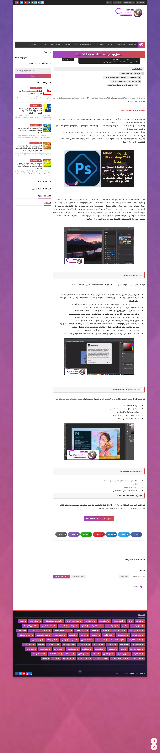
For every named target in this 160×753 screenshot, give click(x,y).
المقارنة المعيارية (42, 635)
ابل (130, 621)
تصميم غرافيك (99, 44)
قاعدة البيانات (72, 649)
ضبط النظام (85, 649)
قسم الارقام (58, 649)
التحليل (84, 625)
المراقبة (72, 635)
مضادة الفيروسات (55, 44)
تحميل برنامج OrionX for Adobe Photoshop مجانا (101, 219)
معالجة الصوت (136, 658)
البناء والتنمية (96, 625)
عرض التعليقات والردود (61, 576)
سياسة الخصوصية (129, 2)
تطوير (75, 44)
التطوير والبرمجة (118, 630)
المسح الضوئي (58, 635)
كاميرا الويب (137, 653)
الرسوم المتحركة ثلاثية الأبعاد (39, 630)
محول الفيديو (107, 653)
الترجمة (73, 625)
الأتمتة (22, 621)
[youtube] (32, 2)
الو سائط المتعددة (86, 44)
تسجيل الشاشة (83, 644)
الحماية (94, 630)
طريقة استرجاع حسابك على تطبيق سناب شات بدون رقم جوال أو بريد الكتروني (29, 166)
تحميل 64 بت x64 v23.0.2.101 (99, 519)
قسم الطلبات (140, 2)
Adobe (133, 418)
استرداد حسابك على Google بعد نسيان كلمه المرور (30, 92)
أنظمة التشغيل (120, 44)
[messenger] (39, 2)
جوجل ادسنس (28, 644)
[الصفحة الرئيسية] (141, 45)
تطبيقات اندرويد (53, 644)
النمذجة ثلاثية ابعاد (25, 635)
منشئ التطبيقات (83, 658)
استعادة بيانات (34, 621)
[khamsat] (42, 2)
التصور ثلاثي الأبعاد (135, 630)
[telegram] (35, 2)
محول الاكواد (117, 2)
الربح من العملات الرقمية (62, 630)
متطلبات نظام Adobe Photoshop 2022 (125, 81)
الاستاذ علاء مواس (122, 673)
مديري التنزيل (82, 653)
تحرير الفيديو (36, 44)
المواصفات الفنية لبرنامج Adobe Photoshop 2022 (121, 77)
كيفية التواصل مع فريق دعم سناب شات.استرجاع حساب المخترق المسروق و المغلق (29, 111)
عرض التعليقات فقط (77, 576)
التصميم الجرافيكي (109, 62)
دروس (45, 44)
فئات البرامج (132, 44)
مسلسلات (69, 653)
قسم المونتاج (44, 649)
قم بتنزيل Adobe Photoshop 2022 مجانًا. (120, 85)
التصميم (62, 625)
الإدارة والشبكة (136, 625)
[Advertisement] (54, 23)
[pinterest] (25, 2)
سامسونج (112, 649)
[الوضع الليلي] (154, 741)
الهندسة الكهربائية (135, 639)
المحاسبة (95, 635)
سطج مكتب (99, 649)
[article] (77, 548)
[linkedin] (28, 2)
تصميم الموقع (68, 644)
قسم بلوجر (30, 649)
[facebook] (17, 673)
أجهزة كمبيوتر (118, 621)
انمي (73, 639)
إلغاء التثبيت (108, 635)
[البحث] (17, 2)
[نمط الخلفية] (154, 747)
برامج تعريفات (51, 639)
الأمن (124, 625)
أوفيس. (109, 44)
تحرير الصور (111, 644)
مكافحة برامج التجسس (119, 658)
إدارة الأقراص (89, 621)
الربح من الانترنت (81, 630)
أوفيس (64, 639)
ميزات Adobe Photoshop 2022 (130, 73)
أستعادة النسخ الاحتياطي (53, 621)
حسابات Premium (135, 649)
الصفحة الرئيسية (132, 62)
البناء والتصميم (112, 625)
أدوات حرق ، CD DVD (73, 621)
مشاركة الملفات (55, 653)
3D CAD (67, 44)
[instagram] (27, 673)
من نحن (109, 2)
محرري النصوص (123, 653)
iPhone (45, 658)
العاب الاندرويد (136, 635)
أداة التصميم (120, 62)
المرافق (83, 635)
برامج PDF (123, 644)
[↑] (80, 671)
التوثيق (104, 630)
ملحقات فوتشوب (100, 658)
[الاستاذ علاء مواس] (129, 12)
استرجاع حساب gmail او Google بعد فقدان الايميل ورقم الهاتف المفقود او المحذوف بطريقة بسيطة (28, 148)
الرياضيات (21, 630)
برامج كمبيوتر (137, 644)
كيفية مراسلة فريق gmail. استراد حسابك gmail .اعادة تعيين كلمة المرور (30, 130)
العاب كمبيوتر (122, 635)
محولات (95, 653)
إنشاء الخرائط (101, 639)
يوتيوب (55, 658)
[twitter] (21, 2)
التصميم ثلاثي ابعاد (30, 625)
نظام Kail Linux (67, 658)
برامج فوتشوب (36, 639)
